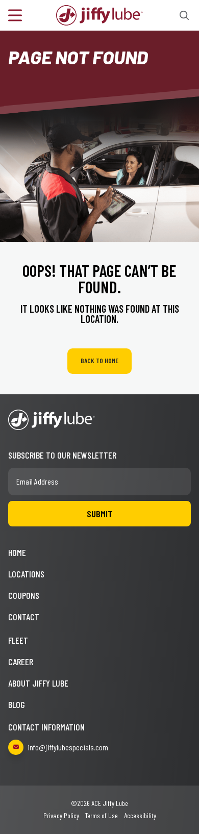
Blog (16, 704)
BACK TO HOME (99, 361)
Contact (23, 616)
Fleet (18, 640)
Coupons (23, 595)
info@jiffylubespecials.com (68, 747)
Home (17, 552)
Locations (26, 573)
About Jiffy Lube (38, 683)
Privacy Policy (61, 815)
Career (20, 661)
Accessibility (140, 815)
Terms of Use (101, 815)
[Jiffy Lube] (99, 14)
